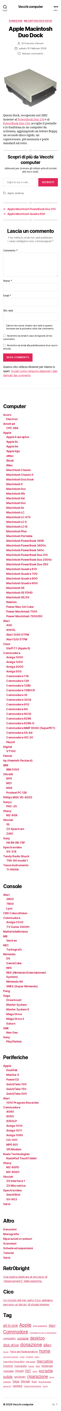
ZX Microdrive (16, 1185)
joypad (22, 1357)
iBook (10, 460)
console (23, 1338)
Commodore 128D (18, 685)
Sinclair (8, 820)
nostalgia (8, 1371)
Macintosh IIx (15, 507)
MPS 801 (12, 1144)
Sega (6, 995)
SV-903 (11, 1199)
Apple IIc (12, 441)
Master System (16, 1004)
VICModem (13, 1149)
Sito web (8, 310)
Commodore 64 (17, 709)
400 (9, 625)
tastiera (17, 1386)
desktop (19, 193)
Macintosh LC (15, 512)
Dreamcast (13, 1000)
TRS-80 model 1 (17, 860)
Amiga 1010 (14, 1125)
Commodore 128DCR (20, 690)
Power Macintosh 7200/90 (24, 616)
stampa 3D (7, 1386)
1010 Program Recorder (22, 1102)
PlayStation (14, 1041)
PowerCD (12, 1079)
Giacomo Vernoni (33, 43)
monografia (21, 1366)
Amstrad (9, 423)
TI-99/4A (12, 869)
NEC (6, 945)
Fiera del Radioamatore (24, 1351)
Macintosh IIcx (16, 489)
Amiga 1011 (14, 1130)
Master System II (17, 1009)
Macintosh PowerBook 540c (25, 550)
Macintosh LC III (16, 526)
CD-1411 (12, 1140)
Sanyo (7, 802)
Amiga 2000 (14, 666)
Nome (7, 281)
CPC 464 (12, 428)
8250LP (11, 1121)
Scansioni (9, 1243)
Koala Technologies (16, 1154)
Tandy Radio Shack (16, 856)
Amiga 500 (14, 671)
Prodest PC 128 (16, 792)
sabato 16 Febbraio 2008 (32, 48)
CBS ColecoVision (15, 913)
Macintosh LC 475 (18, 517)
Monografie (11, 1234)
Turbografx (14, 949)
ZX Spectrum (15, 829)
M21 (9, 783)
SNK (6, 1028)
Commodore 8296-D (20, 723)
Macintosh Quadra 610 (21, 569)
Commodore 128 (17, 680)
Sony (6, 838)
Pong (6, 991)
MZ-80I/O (13, 1172)
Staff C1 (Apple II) (18, 648)
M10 (9, 778)
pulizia (8, 1377)
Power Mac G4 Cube (19, 606)
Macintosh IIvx (16, 503)
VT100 (11, 751)
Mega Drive (14, 1014)
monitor (8, 1366)
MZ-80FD (12, 1167)
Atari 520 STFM (16, 639)
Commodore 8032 (18, 713)
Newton (11, 602)
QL (8, 824)
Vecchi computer (30, 6)
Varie (6, 1204)
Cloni (6, 644)
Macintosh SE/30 (17, 597)
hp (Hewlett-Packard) (18, 760)
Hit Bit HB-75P (15, 842)
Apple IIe (12, 446)
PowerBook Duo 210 (16, 123)
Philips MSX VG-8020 (17, 797)
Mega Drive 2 (15, 1018)
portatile (46, 1371)
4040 (10, 1111)
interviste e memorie (10, 1357)
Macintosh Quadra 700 (22, 573)
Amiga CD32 (14, 922)
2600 (10, 899)
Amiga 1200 (14, 662)
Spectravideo (12, 847)
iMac (9, 465)
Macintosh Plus (16, 531)
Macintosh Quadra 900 (22, 583)
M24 (9, 788)
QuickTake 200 (16, 1093)
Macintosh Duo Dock (38, 20)
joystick (29, 1357)
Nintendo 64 (14, 981)
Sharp (7, 811)
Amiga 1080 (14, 1135)
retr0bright (20, 1376)
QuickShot (13, 1194)
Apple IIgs (13, 451)
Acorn (7, 414)
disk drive (11, 1345)
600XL (11, 630)
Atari (6, 621)
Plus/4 (10, 742)
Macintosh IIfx (15, 493)
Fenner (7, 755)
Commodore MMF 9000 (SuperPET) (30, 728)
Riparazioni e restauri (17, 1238)
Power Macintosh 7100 (21, 611)
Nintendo (9, 954)
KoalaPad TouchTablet (21, 1158)
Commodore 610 (17, 704)
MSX (38, 1366)
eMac (10, 455)
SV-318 (11, 851)
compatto (9, 1338)
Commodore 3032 (18, 699)
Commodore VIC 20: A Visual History (43, 1333)
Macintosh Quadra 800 (22, 578)
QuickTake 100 (16, 1084)
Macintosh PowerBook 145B (25, 540)
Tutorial (8, 1253)
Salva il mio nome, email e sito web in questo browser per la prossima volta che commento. (30, 327)
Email (7, 295)
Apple (11, 193)
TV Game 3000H (17, 927)
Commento (10, 250)
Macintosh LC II (16, 522)
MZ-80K (11, 815)
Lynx (9, 908)
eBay (47, 1345)
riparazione (37, 1376)
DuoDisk (11, 1070)
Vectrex (11, 940)
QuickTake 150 (16, 1089)
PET (28, 1371)
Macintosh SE (15, 588)
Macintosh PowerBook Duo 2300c (29, 559)
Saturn (10, 1023)
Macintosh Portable (19, 536)
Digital (7, 746)
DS (8, 958)
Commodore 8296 (18, 718)
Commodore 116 (17, 676)
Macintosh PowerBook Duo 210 (27, 555)
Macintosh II (14, 484)
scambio (7, 1382)
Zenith (45, 1386)
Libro (37, 1357)
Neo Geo (12, 1032)
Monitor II (12, 1074)
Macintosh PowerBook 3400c (26, 545)
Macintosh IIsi (15, 498)
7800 (10, 903)
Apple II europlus (17, 437)
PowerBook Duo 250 (31, 119)
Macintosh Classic (18, 470)
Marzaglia (30, 1361)
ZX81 (9, 833)
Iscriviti (48, 182)
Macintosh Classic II (19, 474)
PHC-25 (11, 806)
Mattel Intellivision (15, 931)
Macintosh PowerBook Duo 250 (27, 564)
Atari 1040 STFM (17, 634)
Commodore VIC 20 (19, 737)
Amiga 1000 (14, 657)
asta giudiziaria (40, 1326)
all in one (10, 1325)
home (44, 1351)
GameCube (14, 963)
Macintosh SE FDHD (19, 592)
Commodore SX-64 (19, 732)
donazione (31, 1344)
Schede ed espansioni (18, 1248)
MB (5, 936)
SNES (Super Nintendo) (22, 986)
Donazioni (15, 20)
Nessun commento (32, 53)
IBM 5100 (12, 769)
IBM (5, 765)
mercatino (45, 1361)
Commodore (11, 653)
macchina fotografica (14, 1361)
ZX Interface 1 (15, 1181)
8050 (10, 1116)
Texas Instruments (15, 865)
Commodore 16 (16, 695)
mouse (31, 1366)
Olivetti (8, 774)
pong (35, 1371)
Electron (12, 419)
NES (9, 968)
